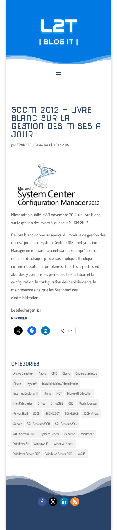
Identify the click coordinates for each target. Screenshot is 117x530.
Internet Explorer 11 (25, 393)
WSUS (81, 454)
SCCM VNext (91, 413)
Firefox (17, 383)
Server (17, 424)
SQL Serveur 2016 (24, 434)
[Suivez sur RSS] (74, 501)
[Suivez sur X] (53, 501)
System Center (50, 434)
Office (41, 403)
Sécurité (69, 434)
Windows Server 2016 (58, 454)
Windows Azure (63, 444)
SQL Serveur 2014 (66, 424)
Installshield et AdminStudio (60, 383)
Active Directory (23, 373)
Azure (42, 373)
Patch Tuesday (88, 403)
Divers (66, 373)
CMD (54, 373)
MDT (59, 393)
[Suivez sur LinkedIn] (64, 501)
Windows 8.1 (21, 444)
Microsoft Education (79, 393)
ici (39, 310)
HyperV (32, 383)
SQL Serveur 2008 (38, 424)
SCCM (36, 413)
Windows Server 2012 (26, 454)
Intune (47, 393)
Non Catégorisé (23, 403)
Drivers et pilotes (86, 373)
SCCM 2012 (71, 413)
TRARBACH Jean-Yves (33, 145)
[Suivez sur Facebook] (42, 501)
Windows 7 (87, 434)
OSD (71, 403)
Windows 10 (41, 444)
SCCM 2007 (52, 413)
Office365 (57, 403)
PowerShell (20, 413)
